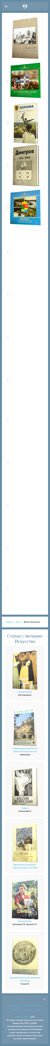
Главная (9, 622)
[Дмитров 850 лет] (26, 505)
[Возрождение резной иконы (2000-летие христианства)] (25, 727)
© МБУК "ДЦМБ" (23, 1017)
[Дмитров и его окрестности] (26, 380)
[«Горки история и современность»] (26, 588)
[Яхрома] (26, 123)
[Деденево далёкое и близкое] (26, 38)
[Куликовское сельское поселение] (26, 80)
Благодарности (14, 1006)
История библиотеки (33, 1006)
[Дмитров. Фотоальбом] (26, 548)
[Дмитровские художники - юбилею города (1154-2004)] (25, 843)
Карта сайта (16, 1010)
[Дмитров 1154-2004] (26, 165)
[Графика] (25, 786)
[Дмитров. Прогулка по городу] (26, 295)
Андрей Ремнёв (25, 692)
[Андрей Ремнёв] (25, 670)
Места (18, 622)
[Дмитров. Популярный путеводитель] (26, 252)
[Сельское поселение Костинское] (26, 337)
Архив (38, 1010)
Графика (25, 808)
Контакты (28, 1010)
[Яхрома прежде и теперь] (26, 463)
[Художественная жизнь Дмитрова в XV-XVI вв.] (25, 956)
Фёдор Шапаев (25, 921)
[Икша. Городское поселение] (26, 208)
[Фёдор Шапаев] (25, 899)
